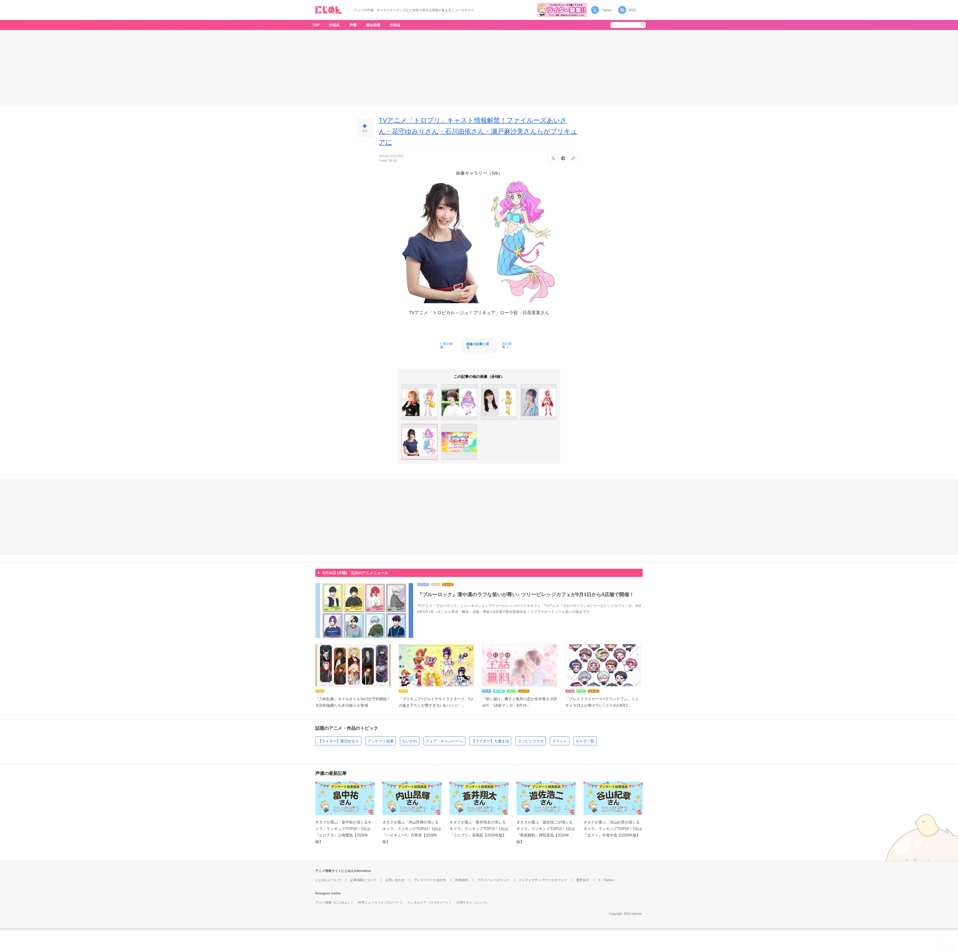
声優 (353, 25)
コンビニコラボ (530, 741)
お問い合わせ (395, 880)
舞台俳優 (373, 25)
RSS (632, 10)
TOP (316, 25)
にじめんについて (328, 880)
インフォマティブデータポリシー (542, 880)
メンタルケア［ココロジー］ (428, 902)
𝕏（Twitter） (607, 880)
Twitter (606, 10)
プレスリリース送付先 (430, 880)
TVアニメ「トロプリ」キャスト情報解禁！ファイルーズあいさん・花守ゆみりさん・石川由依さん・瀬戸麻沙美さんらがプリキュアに (478, 131)
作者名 (395, 25)
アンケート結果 (380, 741)
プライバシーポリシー (493, 880)
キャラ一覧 (585, 741)
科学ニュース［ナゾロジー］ (379, 902)
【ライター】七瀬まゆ (490, 741)
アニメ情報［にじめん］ (333, 902)
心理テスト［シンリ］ (472, 902)
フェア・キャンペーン (444, 741)
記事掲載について (363, 880)
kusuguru (322, 893)
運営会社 (582, 880)
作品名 (334, 25)
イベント (559, 741)
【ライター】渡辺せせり (338, 741)
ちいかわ (409, 741)
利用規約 (461, 880)
